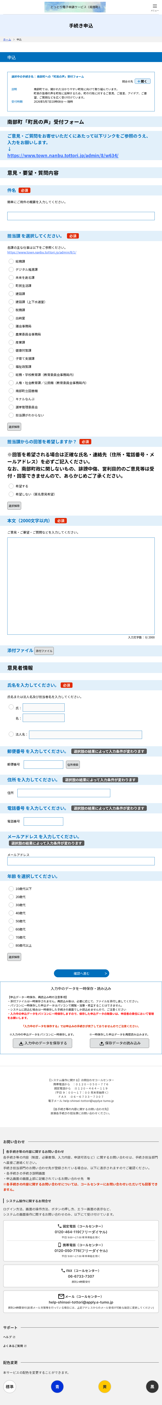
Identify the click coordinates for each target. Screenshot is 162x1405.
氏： (19, 708)
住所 (11, 779)
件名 (11, 190)
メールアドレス (22, 836)
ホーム (7, 39)
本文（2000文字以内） (29, 520)
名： (19, 718)
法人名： (22, 734)
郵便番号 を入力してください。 (38, 751)
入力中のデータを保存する (45, 1042)
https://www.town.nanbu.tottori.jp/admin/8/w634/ (63, 155)
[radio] (16, 261)
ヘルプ (7, 1337)
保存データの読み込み (123, 1042)
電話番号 (16, 808)
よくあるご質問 (13, 1346)
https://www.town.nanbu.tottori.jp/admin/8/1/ (41, 252)
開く (144, 81)
